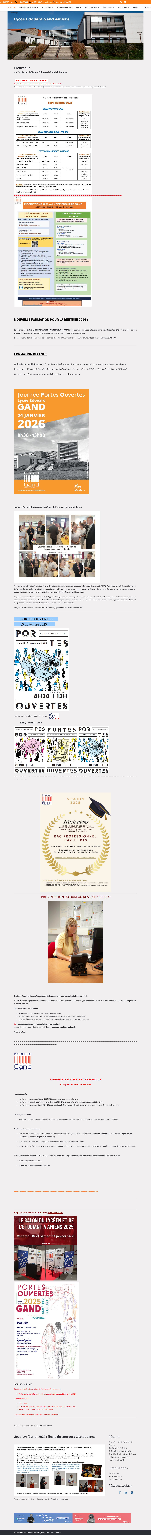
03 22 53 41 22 (23, 2)
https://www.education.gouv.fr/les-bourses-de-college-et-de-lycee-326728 (55, 1141)
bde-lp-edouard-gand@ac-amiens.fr (61, 1027)
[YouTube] (125, 2)
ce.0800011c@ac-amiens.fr (42, 2)
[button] (146, 1530)
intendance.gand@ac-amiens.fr (47, 1414)
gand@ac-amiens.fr (34, 1160)
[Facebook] (121, 2)
